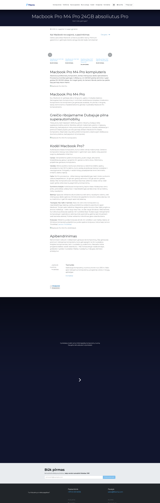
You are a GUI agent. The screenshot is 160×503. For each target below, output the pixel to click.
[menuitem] (57, 5)
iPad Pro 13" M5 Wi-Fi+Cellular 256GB (56, 59)
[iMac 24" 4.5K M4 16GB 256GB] (103, 51)
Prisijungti (129, 5)
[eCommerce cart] (114, 5)
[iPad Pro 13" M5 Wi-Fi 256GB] (72, 51)
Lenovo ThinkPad (64, 224)
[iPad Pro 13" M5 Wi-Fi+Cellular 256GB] (57, 51)
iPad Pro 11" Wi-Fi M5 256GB (87, 59)
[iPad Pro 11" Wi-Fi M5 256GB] (88, 51)
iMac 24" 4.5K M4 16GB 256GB (101, 59)
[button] (50, 55)
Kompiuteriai (55, 288)
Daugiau (104, 35)
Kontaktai (69, 276)
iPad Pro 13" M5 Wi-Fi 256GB (72, 59)
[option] (80, 55)
